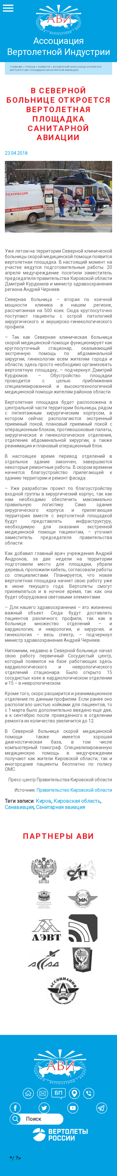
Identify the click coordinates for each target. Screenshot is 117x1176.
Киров (43, 801)
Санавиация (19, 807)
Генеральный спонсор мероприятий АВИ (59, 1149)
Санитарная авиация (60, 807)
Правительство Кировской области (74, 790)
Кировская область (77, 801)
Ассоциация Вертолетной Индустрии (58, 46)
